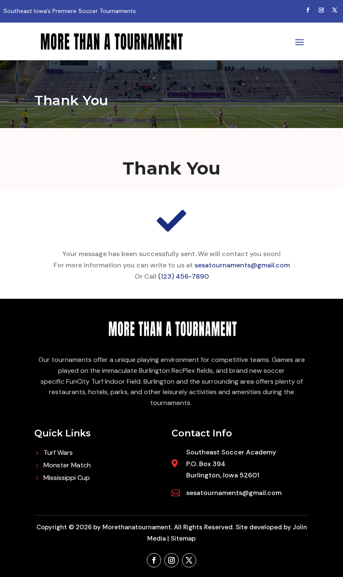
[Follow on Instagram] (321, 10)
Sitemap (183, 538)
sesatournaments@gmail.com (242, 265)
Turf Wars (58, 453)
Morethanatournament (136, 527)
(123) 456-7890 (183, 276)
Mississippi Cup (67, 478)
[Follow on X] (335, 10)
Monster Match (67, 465)
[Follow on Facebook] (308, 10)
